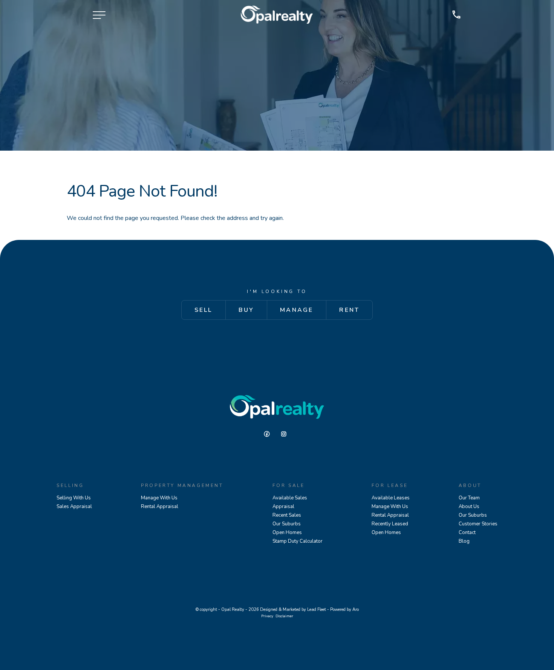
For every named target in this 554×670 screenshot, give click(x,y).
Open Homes (287, 532)
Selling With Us (74, 497)
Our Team (469, 497)
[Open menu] (99, 15)
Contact (467, 532)
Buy (246, 310)
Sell (203, 310)
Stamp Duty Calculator (297, 541)
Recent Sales (286, 515)
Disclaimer (284, 616)
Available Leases (391, 497)
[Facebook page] (269, 434)
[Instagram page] (285, 434)
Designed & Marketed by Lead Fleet (293, 609)
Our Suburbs (286, 523)
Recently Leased (390, 523)
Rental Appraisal (159, 506)
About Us (469, 506)
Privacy (267, 616)
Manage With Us (159, 497)
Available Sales (289, 497)
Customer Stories (478, 523)
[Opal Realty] (277, 15)
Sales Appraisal (74, 506)
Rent (349, 310)
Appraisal (283, 506)
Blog (464, 541)
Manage (296, 310)
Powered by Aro (344, 609)
